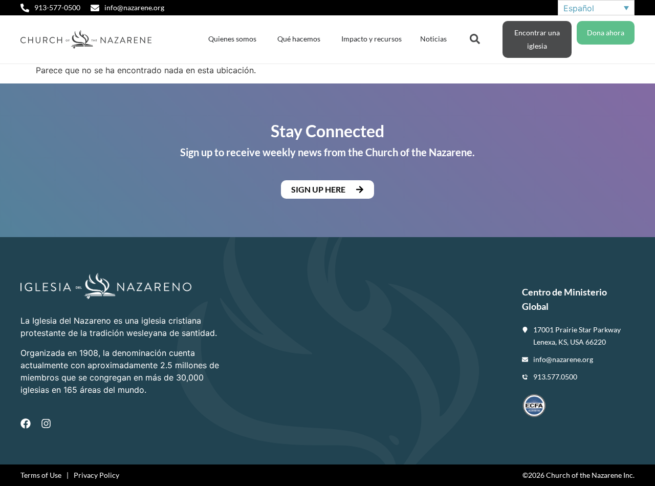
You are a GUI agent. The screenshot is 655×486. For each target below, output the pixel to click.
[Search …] (475, 38)
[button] (327, 189)
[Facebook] (25, 423)
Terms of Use (40, 475)
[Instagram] (46, 423)
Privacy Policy (96, 475)
